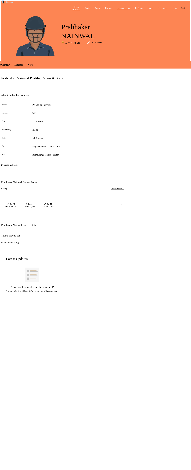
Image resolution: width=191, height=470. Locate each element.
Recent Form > (117, 189)
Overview (5, 64)
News (30, 64)
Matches (18, 64)
